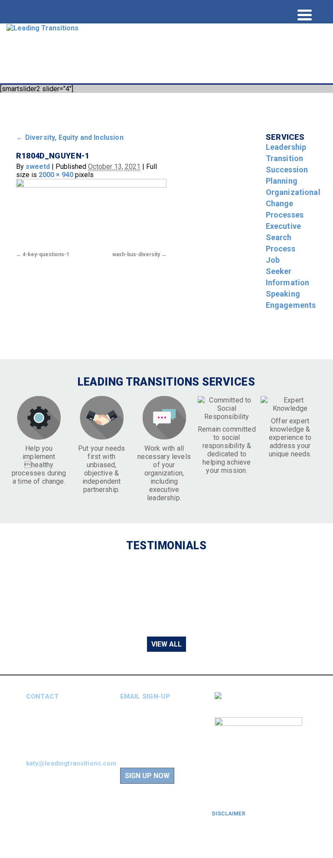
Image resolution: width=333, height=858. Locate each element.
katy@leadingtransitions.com (71, 763)
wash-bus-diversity (136, 254)
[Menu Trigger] (305, 14)
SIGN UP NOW (147, 776)
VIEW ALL (166, 644)
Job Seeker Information (288, 271)
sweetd (38, 166)
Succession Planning (287, 175)
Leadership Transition (286, 152)
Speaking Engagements (291, 299)
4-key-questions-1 (46, 254)
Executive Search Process (283, 237)
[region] (166, 594)
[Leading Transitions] (42, 27)
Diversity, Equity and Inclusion (69, 137)
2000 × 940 (56, 175)
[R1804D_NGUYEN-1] (91, 214)
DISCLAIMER (228, 814)
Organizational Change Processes (293, 203)
